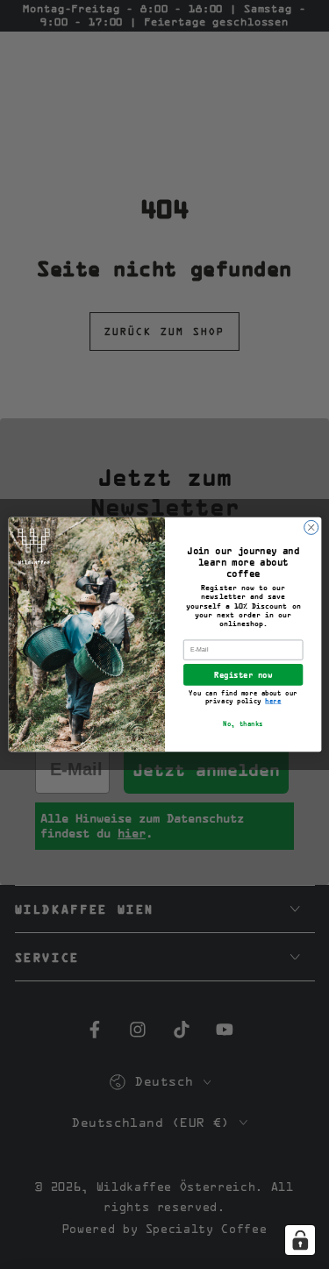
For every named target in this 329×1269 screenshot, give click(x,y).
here (273, 701)
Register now (243, 675)
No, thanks (243, 725)
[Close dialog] (311, 527)
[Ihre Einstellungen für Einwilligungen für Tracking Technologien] (300, 1240)
